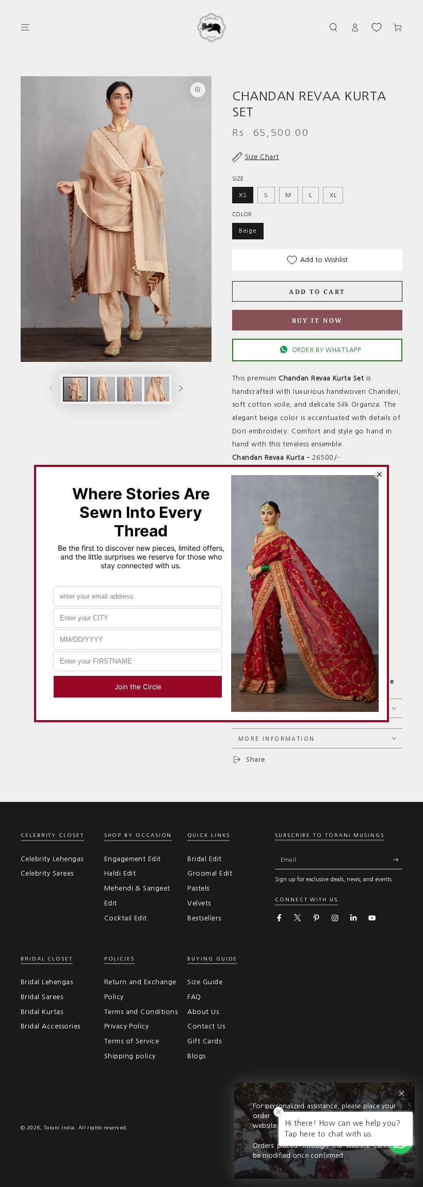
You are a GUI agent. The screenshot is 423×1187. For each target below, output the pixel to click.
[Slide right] (181, 389)
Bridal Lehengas (47, 982)
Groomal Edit (209, 873)
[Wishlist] (376, 27)
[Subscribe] (397, 860)
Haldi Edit (120, 873)
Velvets (198, 903)
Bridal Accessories (50, 1026)
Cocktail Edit (125, 918)
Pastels (198, 888)
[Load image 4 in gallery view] (156, 389)
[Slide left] (51, 389)
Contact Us (206, 1026)
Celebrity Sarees (47, 873)
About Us (203, 1011)
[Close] (402, 1094)
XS (243, 195)
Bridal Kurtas (42, 1011)
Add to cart (317, 291)
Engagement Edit (132, 859)
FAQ (194, 996)
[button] (334, 27)
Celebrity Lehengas (52, 859)
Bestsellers (204, 918)
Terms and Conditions (141, 1011)
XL (333, 195)
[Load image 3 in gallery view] (129, 389)
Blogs (196, 1056)
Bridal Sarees (42, 996)
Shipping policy (130, 1056)
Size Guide (204, 982)
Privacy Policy (126, 1026)
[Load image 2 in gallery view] (102, 389)
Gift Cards (204, 1041)
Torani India (59, 1127)
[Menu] (25, 27)
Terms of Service (131, 1041)
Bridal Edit (204, 859)
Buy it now (317, 320)
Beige (248, 231)
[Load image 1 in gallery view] (75, 389)
